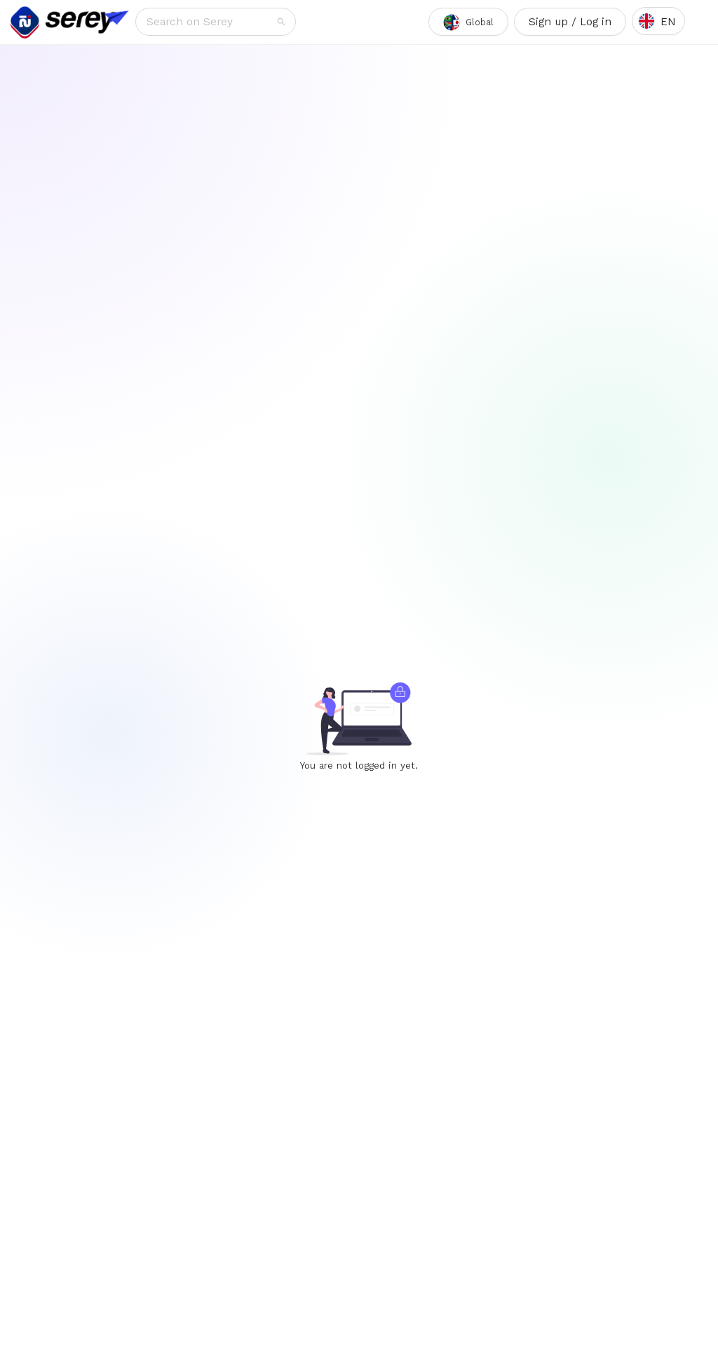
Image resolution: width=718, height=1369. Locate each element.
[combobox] (211, 21)
